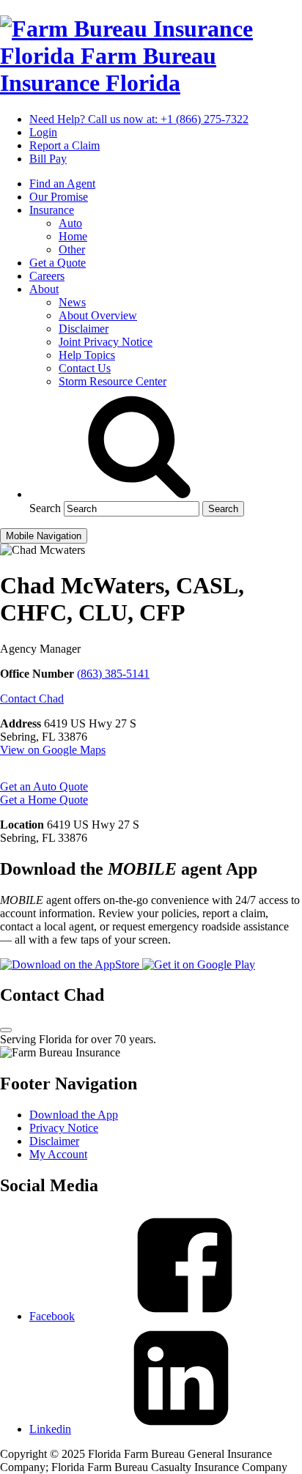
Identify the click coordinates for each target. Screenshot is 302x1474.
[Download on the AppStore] (71, 964)
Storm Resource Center (112, 381)
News (72, 302)
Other (72, 249)
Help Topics (87, 355)
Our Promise (58, 196)
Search (45, 508)
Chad (32, 698)
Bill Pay (48, 158)
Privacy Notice (63, 1128)
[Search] (139, 494)
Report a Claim (64, 145)
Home (73, 236)
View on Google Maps (53, 750)
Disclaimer (83, 328)
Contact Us (85, 368)
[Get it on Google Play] (198, 964)
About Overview (98, 315)
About (44, 289)
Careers (47, 276)
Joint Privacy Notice (105, 342)
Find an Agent (62, 183)
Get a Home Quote (44, 799)
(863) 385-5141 (113, 673)
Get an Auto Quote (44, 786)
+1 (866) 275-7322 (138, 119)
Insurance (51, 210)
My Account (58, 1154)
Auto (70, 223)
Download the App (73, 1114)
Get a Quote (57, 262)
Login (43, 132)
